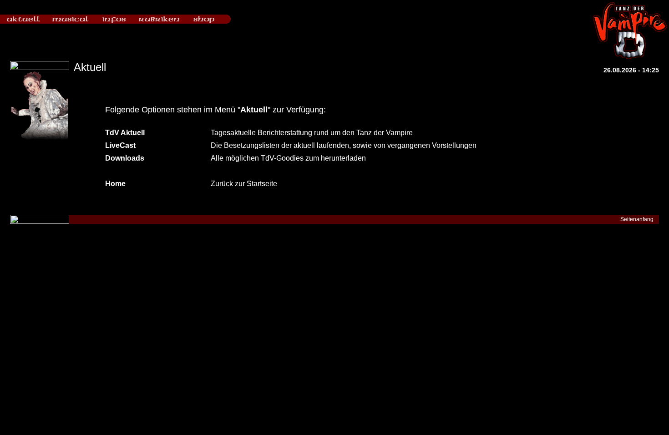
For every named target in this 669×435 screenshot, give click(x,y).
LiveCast (120, 145)
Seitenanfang (637, 219)
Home (115, 183)
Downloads (124, 158)
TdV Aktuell (125, 133)
